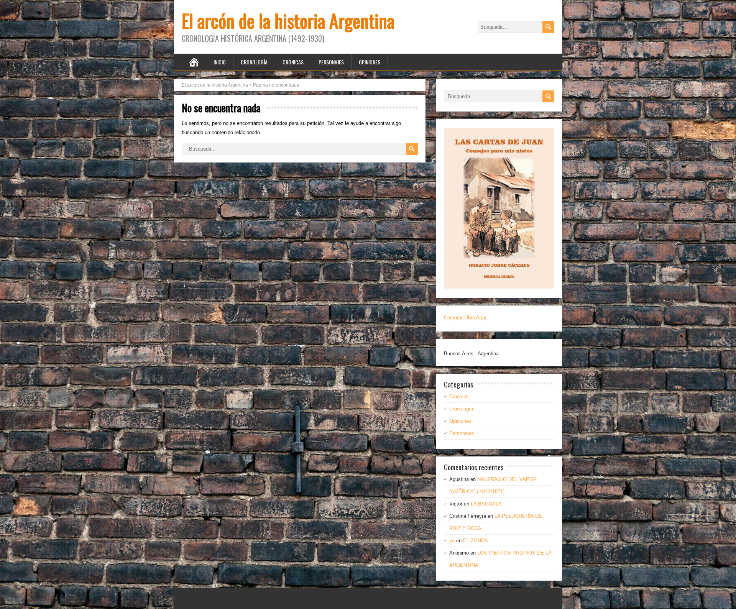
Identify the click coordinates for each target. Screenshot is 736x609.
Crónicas (293, 62)
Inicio (220, 62)
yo (452, 540)
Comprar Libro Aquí (465, 317)
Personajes (331, 62)
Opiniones (369, 62)
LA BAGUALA (486, 504)
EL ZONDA (475, 540)
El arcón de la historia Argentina (288, 20)
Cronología (254, 62)
